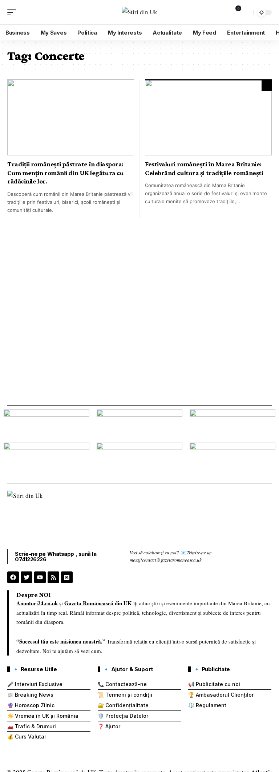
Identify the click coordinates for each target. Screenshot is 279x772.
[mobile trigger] (13, 12)
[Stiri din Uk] (139, 12)
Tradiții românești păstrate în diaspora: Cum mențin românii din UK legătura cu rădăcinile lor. (65, 172)
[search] (245, 12)
